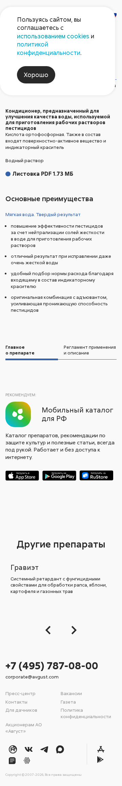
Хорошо (36, 74)
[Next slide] (72, 630)
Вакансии (71, 693)
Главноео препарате (20, 350)
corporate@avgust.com (32, 676)
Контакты (16, 702)
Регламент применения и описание (90, 350)
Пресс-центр (20, 693)
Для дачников (21, 710)
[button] (50, 630)
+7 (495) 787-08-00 (51, 665)
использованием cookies (53, 36)
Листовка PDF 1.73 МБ (43, 173)
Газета (68, 702)
